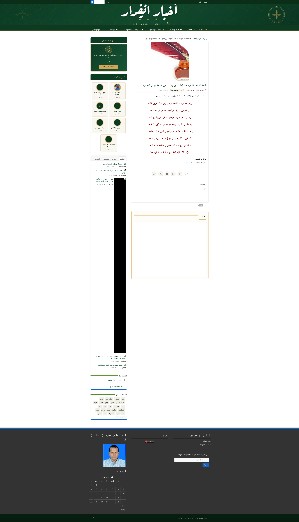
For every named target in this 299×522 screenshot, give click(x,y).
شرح (110, 406)
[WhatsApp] (173, 174)
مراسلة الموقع (205, 444)
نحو (117, 417)
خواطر (95, 402)
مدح (105, 413)
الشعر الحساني (120, 402)
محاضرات (111, 413)
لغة (123, 413)
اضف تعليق (175, 90)
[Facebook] (106, 2)
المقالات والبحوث (155, 29)
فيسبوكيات (197, 38)
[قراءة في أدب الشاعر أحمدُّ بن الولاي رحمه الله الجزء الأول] (120, 265)
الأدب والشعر (175, 29)
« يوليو (123, 509)
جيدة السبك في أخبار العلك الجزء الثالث (110, 365)
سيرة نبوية (116, 406)
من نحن (205, 2)
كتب (97, 410)
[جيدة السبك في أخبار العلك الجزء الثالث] (125, 365)
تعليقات (106, 159)
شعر (201, 205)
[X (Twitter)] (160, 174)
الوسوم (97, 159)
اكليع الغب (109, 399)
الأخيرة (114, 159)
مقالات (122, 417)
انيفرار (112, 402)
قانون (103, 410)
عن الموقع (207, 441)
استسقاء (117, 399)
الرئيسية (202, 29)
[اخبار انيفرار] (149, 14)
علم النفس (121, 410)
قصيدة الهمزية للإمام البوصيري (112, 163)
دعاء (123, 406)
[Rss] (108, 2)
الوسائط (112, 29)
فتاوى (114, 410)
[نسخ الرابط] (154, 174)
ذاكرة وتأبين (97, 29)
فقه (108, 410)
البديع (101, 399)
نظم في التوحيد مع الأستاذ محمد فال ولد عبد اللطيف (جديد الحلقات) (109, 357)
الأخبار (190, 29)
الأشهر (122, 159)
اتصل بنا (198, 2)
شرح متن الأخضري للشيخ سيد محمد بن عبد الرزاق (110, 171)
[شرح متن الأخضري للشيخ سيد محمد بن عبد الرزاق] (125, 170)
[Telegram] (167, 174)
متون (118, 413)
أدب (123, 399)
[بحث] (92, 2)
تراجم (106, 402)
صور (100, 406)
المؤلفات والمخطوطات (132, 29)
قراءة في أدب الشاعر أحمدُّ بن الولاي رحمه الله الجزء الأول (103, 180)
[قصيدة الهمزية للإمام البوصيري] (125, 164)
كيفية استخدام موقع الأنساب (115, 386)
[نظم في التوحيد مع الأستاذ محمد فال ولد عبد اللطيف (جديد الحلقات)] (125, 356)
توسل (101, 402)
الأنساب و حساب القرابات (117, 380)
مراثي (99, 413)
